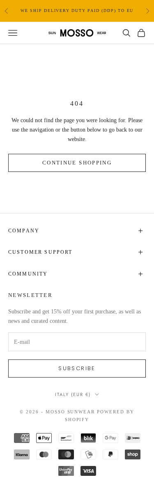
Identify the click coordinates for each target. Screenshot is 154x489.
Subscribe (76, 368)
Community (28, 274)
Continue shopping (77, 163)
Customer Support (40, 252)
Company (23, 231)
